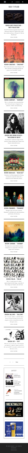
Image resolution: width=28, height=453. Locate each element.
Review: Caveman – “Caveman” (14, 244)
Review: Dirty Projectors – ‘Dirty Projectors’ (14, 26)
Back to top (13, 449)
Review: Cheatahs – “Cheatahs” (14, 64)
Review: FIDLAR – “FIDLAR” (14, 279)
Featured (16, 374)
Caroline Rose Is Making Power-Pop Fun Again (14, 393)
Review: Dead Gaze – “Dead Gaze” (14, 173)
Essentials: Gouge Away (17, 376)
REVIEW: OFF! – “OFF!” (14, 341)
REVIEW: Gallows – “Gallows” (14, 314)
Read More (14, 37)
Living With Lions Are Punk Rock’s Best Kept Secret (13, 384)
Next (17, 362)
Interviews (16, 389)
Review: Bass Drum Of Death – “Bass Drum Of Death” (14, 136)
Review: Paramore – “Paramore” (14, 208)
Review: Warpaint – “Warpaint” (13, 100)
